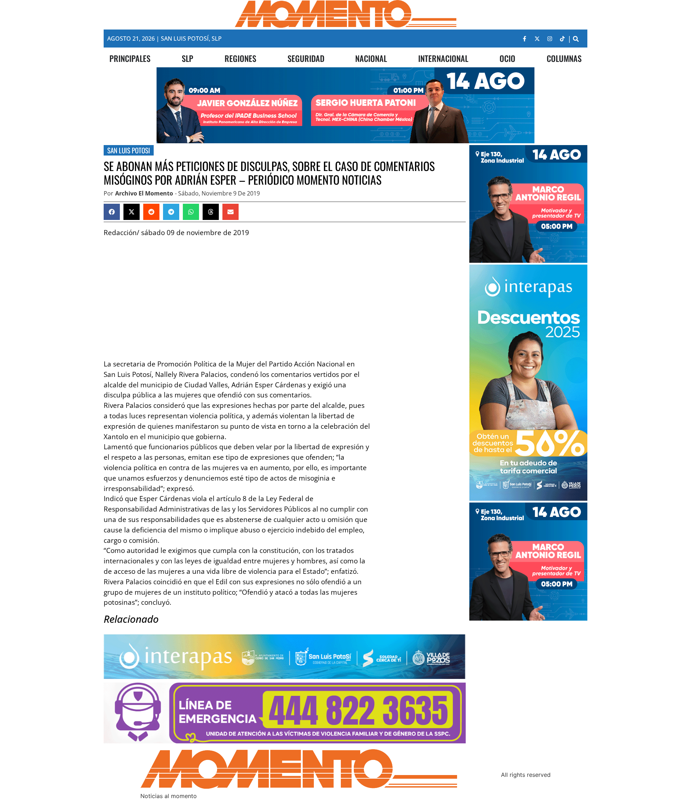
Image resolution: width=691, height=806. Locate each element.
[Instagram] (549, 38)
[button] (575, 38)
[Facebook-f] (524, 38)
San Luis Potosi (128, 150)
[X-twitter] (537, 38)
